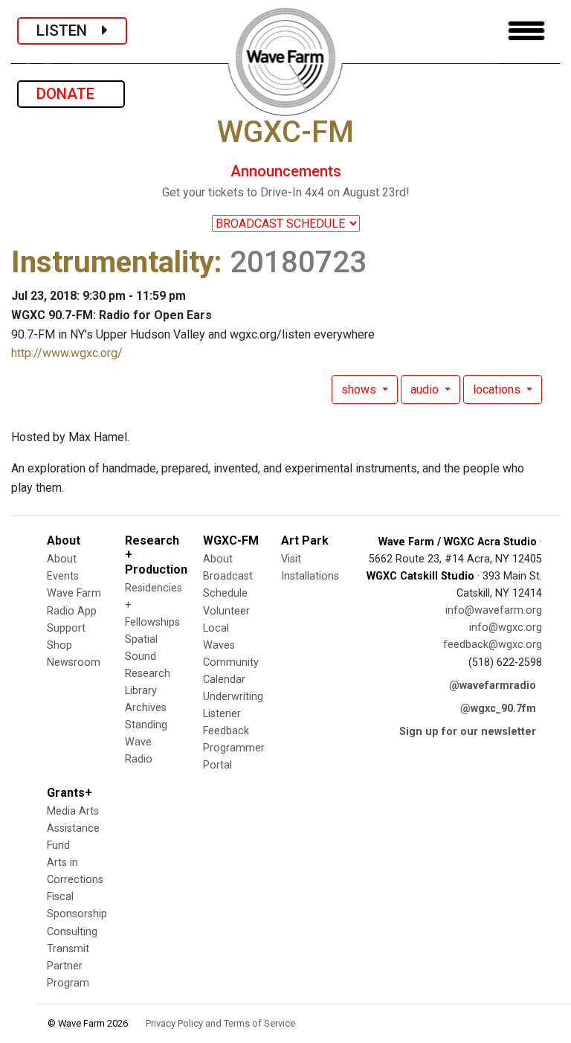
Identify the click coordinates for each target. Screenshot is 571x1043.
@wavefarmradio (492, 685)
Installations (310, 576)
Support (66, 628)
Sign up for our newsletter (467, 731)
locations (498, 389)
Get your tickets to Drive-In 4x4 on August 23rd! (286, 192)
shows (360, 389)
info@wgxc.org (505, 627)
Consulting (72, 931)
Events (63, 576)
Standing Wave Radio (146, 742)
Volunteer (226, 611)
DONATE (71, 94)
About (62, 559)
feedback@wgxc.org (492, 644)
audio (426, 389)
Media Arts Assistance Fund (73, 828)
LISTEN (69, 30)
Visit (291, 559)
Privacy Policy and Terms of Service (220, 1023)
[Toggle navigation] (526, 31)
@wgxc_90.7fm (498, 708)
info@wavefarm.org (493, 610)
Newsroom (73, 662)
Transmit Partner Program (68, 966)
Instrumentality (112, 262)
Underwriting (233, 696)
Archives (146, 708)
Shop (59, 645)
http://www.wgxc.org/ (67, 353)
